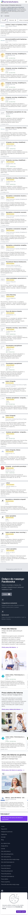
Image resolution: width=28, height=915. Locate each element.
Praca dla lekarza (5, 868)
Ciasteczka (4, 834)
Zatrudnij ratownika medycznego (10, 859)
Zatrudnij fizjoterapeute (7, 862)
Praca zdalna (4, 879)
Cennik (3, 848)
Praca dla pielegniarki (7, 871)
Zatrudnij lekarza (5, 851)
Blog (2, 839)
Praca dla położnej (6, 873)
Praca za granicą (5, 881)
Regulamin (4, 829)
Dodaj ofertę (4, 846)
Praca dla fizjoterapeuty (7, 876)
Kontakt (3, 837)
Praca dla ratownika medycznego (10, 884)
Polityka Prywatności (6, 831)
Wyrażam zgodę (21, 911)
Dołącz (5, 594)
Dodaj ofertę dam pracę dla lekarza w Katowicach (12, 818)
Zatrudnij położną (6, 856)
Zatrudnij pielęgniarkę (7, 854)
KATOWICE (7, 15)
